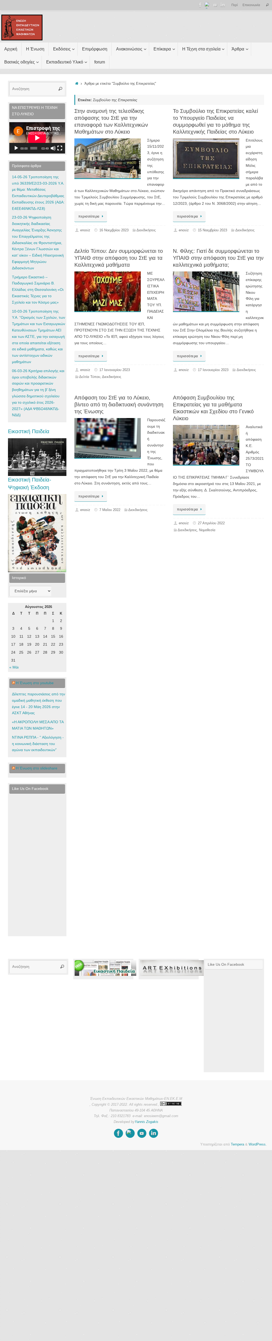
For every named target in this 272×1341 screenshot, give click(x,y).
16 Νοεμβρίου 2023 (114, 230)
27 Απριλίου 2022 (211, 523)
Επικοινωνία (251, 5)
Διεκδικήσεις (146, 230)
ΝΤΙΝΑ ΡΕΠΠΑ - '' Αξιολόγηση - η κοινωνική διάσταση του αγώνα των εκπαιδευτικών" (38, 743)
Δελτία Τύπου (89, 377)
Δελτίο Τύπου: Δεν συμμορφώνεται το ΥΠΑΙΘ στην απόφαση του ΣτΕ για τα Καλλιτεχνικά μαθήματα (118, 258)
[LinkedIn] (222, 5)
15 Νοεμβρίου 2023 (212, 230)
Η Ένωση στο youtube (35, 683)
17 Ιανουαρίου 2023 (114, 370)
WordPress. (258, 1144)
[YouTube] (215, 5)
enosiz (85, 230)
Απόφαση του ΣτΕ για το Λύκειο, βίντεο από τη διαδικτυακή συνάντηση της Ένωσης (118, 404)
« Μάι (14, 667)
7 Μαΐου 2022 (109, 510)
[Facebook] (200, 5)
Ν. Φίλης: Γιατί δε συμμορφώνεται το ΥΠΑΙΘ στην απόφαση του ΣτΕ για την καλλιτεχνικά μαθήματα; (218, 258)
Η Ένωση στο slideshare (36, 768)
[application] (37, 138)
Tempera (237, 1144)
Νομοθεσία (207, 530)
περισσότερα (89, 216)
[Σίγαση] (53, 148)
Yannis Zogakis (146, 1122)
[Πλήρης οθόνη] (59, 148)
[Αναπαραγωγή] (16, 148)
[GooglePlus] (207, 5)
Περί (234, 5)
